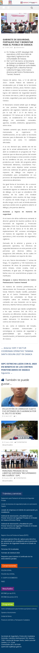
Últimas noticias (9, 36)
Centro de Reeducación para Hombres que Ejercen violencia (19, 609)
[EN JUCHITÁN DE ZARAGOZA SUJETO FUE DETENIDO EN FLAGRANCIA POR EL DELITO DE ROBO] (19, 389)
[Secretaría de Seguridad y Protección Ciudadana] (3, 7)
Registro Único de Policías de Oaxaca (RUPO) (15, 535)
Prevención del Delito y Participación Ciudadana (15, 620)
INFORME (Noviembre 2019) (9, 597)
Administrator (20, 47)
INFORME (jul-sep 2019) (8, 593)
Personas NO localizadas (10, 549)
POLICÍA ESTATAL (6, 570)
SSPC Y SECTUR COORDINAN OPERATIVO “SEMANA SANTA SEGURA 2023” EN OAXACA (17, 351)
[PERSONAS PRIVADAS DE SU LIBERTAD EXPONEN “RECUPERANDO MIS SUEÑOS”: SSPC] (19, 451)
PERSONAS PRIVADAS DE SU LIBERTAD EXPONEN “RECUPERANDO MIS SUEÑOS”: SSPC (19, 473)
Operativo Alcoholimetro (8, 612)
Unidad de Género (6, 616)
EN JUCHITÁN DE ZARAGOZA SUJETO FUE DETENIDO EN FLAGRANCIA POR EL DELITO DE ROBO (19, 411)
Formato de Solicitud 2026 (10, 553)
